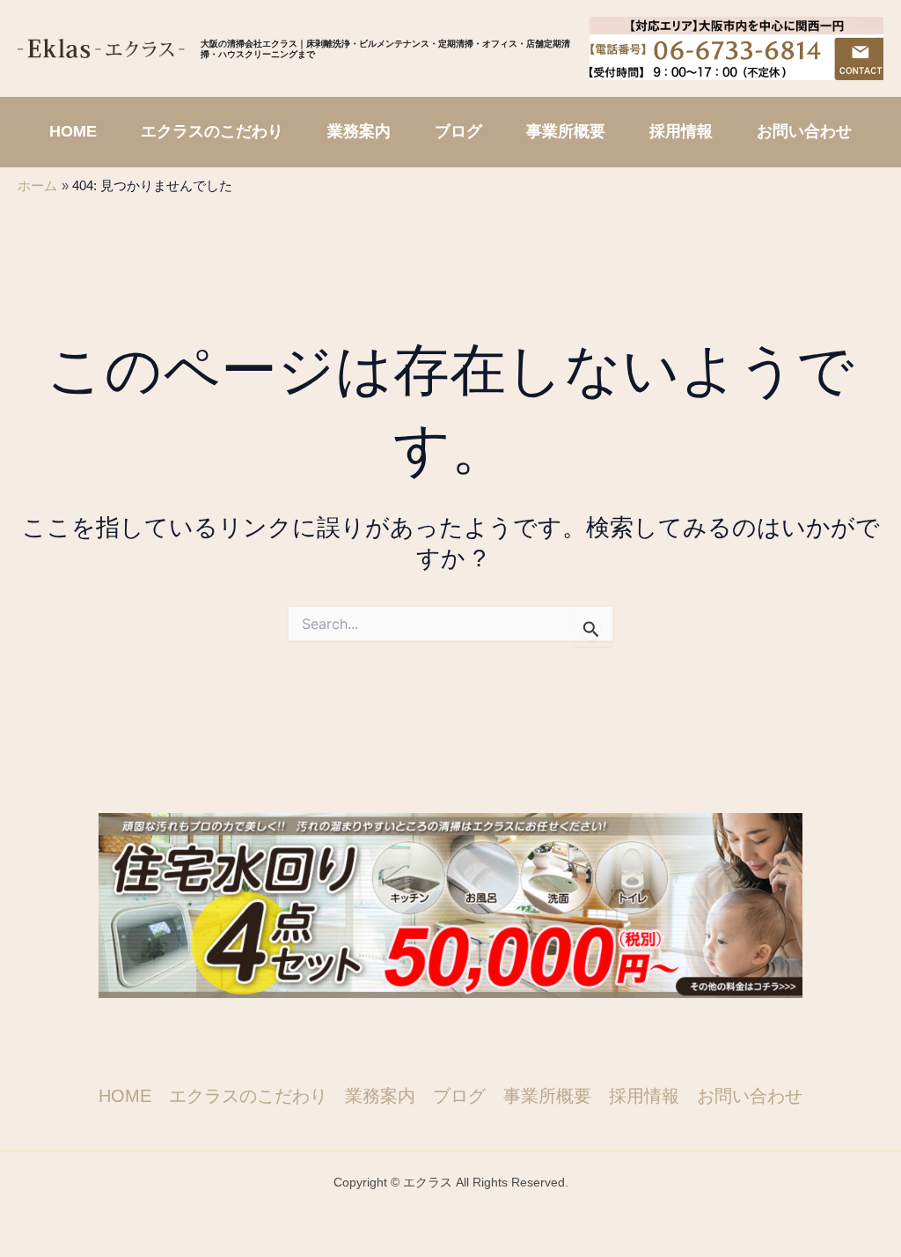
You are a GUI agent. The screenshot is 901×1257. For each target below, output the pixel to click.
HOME (125, 1095)
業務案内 (380, 1095)
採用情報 (644, 1095)
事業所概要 (547, 1095)
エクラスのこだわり (248, 1095)
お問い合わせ (749, 1095)
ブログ (459, 1095)
